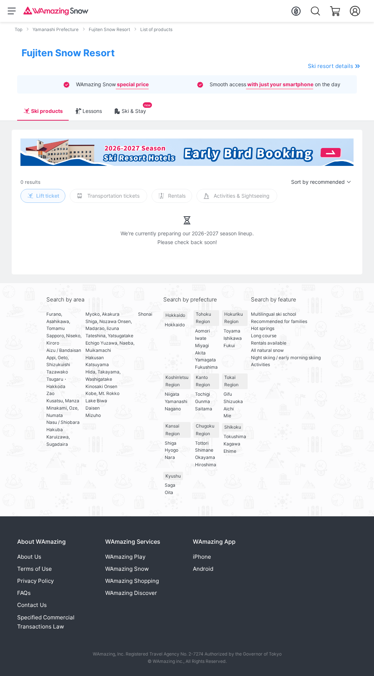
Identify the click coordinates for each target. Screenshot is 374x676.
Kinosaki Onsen (101, 386)
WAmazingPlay (125, 556)
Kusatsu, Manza (62, 400)
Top (18, 29)
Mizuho (93, 415)
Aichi (229, 408)
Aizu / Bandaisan (63, 350)
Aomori (202, 331)
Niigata (172, 394)
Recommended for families (279, 321)
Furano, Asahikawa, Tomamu (58, 321)
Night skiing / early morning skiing (286, 357)
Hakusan (94, 357)
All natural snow (267, 350)
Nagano (173, 408)
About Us (29, 556)
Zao (50, 393)
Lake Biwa (96, 400)
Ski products (47, 111)
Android (203, 568)
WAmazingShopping (132, 580)
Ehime (230, 451)
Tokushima (235, 436)
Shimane (204, 450)
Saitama (203, 408)
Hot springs (262, 328)
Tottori (202, 443)
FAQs (24, 592)
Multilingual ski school (273, 314)
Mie (227, 415)
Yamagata (205, 359)
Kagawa (232, 444)
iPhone (202, 556)
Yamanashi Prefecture (56, 29)
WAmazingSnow (127, 568)
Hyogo (171, 450)
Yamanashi (176, 401)
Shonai (145, 314)
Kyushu (173, 476)
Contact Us (32, 604)
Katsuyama (97, 364)
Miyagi (202, 345)
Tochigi (202, 394)
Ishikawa (233, 338)
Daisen (92, 408)
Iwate (200, 338)
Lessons (92, 111)
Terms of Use (34, 568)
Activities (260, 364)
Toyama (232, 331)
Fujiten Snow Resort (109, 29)
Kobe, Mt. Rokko (102, 393)
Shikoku (232, 427)
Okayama (205, 457)
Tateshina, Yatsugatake (109, 335)
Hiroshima (205, 464)
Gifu (228, 394)
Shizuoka (233, 401)
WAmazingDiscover (131, 592)
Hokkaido (175, 315)
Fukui (229, 345)
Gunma (202, 401)
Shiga (170, 443)
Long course (263, 335)
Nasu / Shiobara (63, 422)
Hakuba (54, 429)
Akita (200, 353)
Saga (170, 485)
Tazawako (57, 372)
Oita (169, 492)
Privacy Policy (35, 580)
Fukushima (206, 367)
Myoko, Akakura (102, 314)
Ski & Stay (134, 111)
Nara (170, 457)
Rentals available (268, 343)
